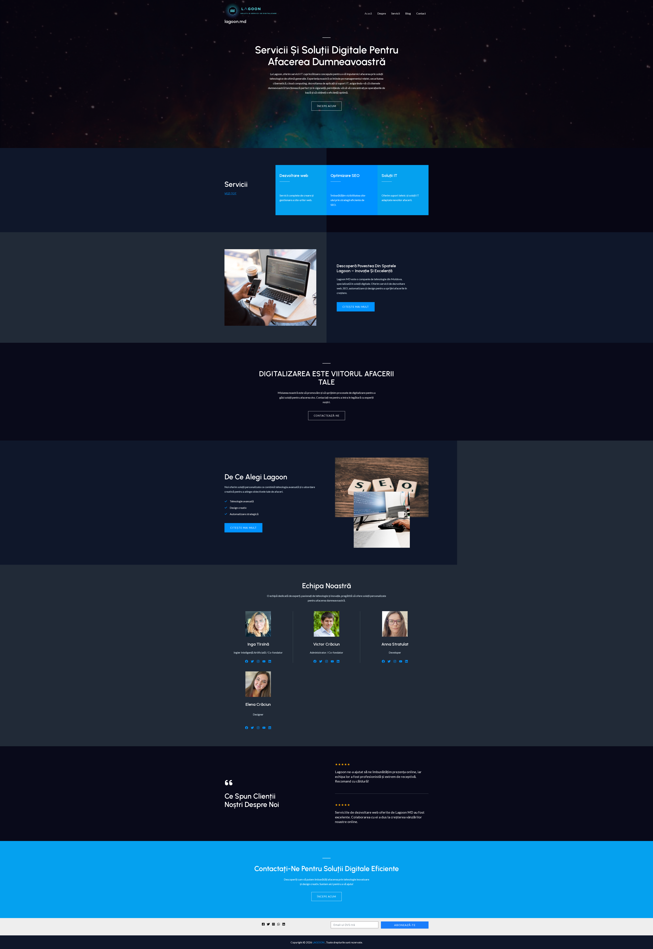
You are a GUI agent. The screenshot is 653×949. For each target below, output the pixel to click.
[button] (243, 527)
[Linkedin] (283, 924)
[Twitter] (268, 924)
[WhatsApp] (278, 924)
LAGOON (319, 942)
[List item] (246, 661)
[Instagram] (273, 924)
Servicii (395, 13)
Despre (381, 13)
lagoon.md (235, 21)
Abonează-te (404, 925)
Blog (408, 13)
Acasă (368, 13)
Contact (421, 13)
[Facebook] (263, 924)
